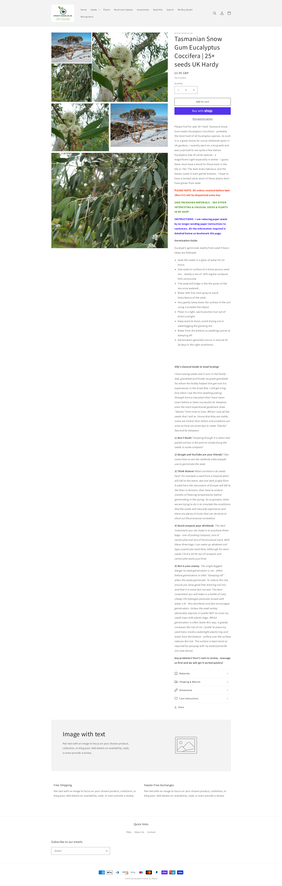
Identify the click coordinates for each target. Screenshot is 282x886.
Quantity (178, 83)
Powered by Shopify (149, 878)
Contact (151, 832)
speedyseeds (136, 878)
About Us (139, 832)
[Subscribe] (106, 851)
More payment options (203, 119)
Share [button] (181, 707)
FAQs (128, 832)
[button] (95, 9)
